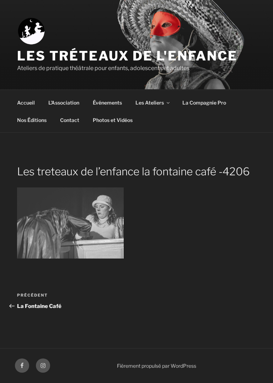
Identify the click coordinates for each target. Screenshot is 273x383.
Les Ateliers (149, 103)
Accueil (26, 103)
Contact (69, 120)
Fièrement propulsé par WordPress (156, 366)
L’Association (63, 103)
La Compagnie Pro (204, 103)
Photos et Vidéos (113, 120)
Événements (107, 103)
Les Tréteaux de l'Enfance (127, 56)
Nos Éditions (32, 120)
